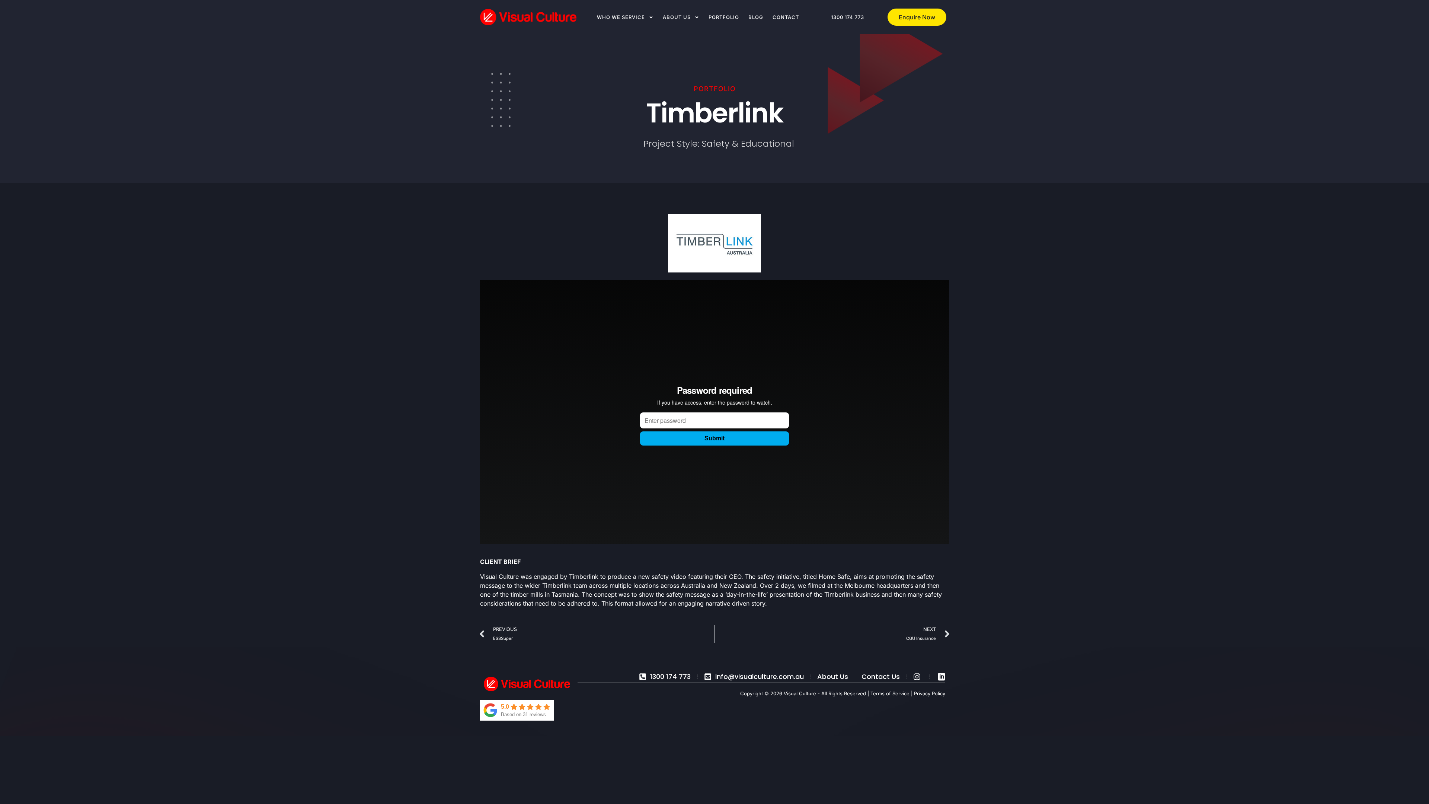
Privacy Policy (929, 693)
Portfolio (724, 17)
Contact (786, 17)
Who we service (621, 17)
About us (677, 17)
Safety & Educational (748, 143)
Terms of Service (889, 693)
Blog (755, 17)
